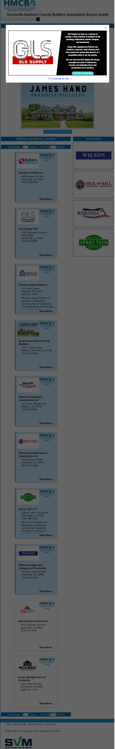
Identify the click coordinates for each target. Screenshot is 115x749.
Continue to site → (60, 78)
